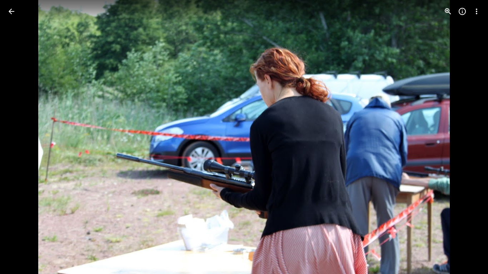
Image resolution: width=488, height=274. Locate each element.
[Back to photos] (11, 11)
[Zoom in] (448, 11)
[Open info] (462, 11)
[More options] (476, 11)
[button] (20, 137)
